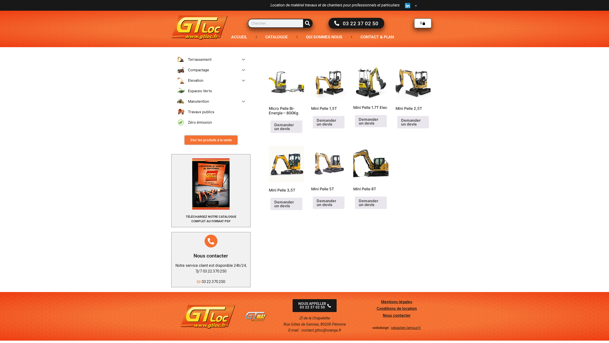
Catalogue (276, 37)
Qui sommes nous (324, 37)
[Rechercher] (307, 23)
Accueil (239, 37)
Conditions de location (397, 308)
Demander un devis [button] (284, 126)
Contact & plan (377, 37)
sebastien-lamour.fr (406, 328)
